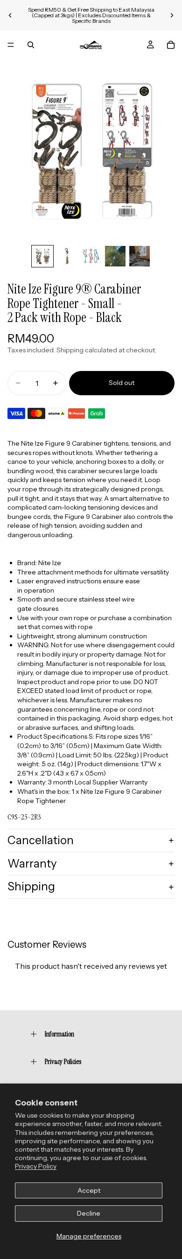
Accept (88, 1190)
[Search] (31, 45)
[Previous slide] (10, 15)
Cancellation (40, 840)
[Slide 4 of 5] (115, 256)
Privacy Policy (35, 1166)
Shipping (31, 886)
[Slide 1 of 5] (42, 256)
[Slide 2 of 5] (66, 256)
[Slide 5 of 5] (139, 256)
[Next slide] (171, 15)
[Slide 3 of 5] (91, 256)
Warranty (32, 863)
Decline (88, 1213)
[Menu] (10, 45)
